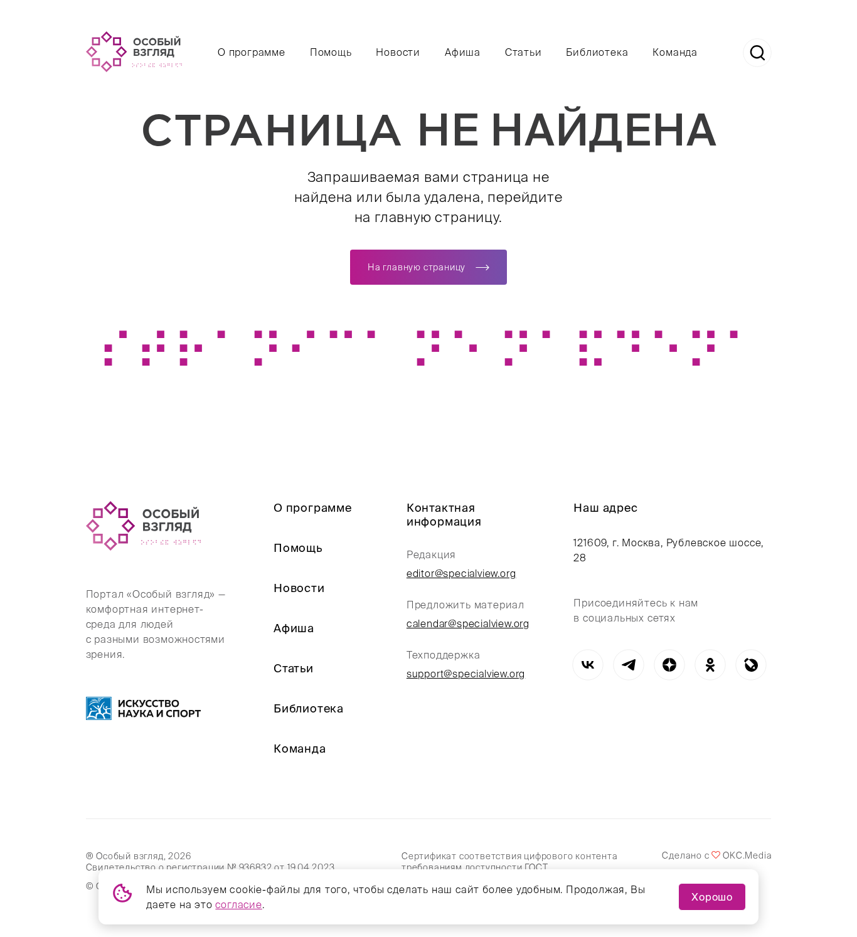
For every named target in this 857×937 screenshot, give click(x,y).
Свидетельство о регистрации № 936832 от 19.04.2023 (210, 867)
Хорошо (712, 897)
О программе (251, 52)
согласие (238, 904)
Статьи (523, 52)
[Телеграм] (628, 664)
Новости (398, 52)
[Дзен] (669, 664)
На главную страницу (417, 267)
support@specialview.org (466, 673)
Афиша (463, 52)
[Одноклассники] (709, 664)
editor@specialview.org (461, 573)
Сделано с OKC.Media (716, 855)
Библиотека (597, 52)
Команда (675, 52)
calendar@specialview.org (468, 623)
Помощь (331, 52)
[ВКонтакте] (587, 664)
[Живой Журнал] (750, 664)
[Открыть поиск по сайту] (757, 52)
